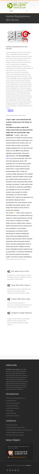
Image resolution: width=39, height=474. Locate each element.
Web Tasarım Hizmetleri (13, 416)
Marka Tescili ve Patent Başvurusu (16, 398)
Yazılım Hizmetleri (11, 413)
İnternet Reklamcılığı (12, 405)
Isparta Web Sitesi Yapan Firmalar (16, 427)
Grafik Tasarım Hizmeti (13, 408)
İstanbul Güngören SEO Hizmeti (15, 432)
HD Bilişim (28, 465)
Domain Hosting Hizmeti (13, 403)
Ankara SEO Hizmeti (12, 425)
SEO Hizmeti (10, 410)
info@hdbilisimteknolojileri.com (17, 457)
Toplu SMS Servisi (11, 400)
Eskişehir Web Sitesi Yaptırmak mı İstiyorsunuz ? (19, 430)
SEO (10, 110)
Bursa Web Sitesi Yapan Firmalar (15, 435)
